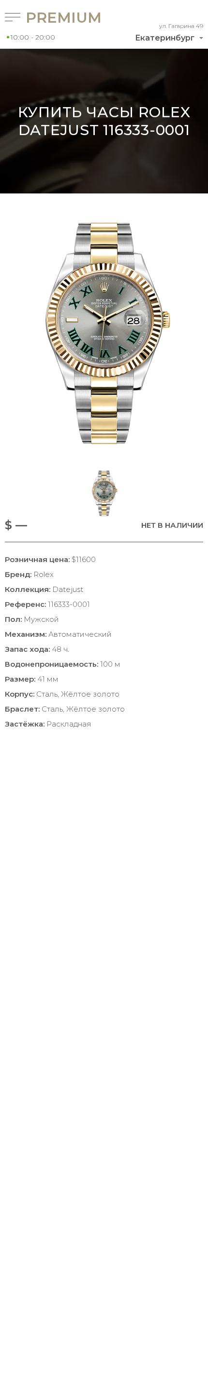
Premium (51, 17)
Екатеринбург (164, 37)
